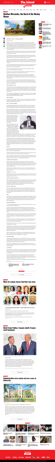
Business (21, 9)
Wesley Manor (23, 261)
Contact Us (44, 9)
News (11, 9)
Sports (18, 9)
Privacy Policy (5, 460)
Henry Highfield (18, 261)
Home (9, 9)
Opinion (24, 9)
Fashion (31, 9)
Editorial (27, 9)
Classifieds (37, 9)
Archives (41, 9)
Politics (34, 9)
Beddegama (13, 261)
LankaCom (47, 460)
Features (15, 9)
